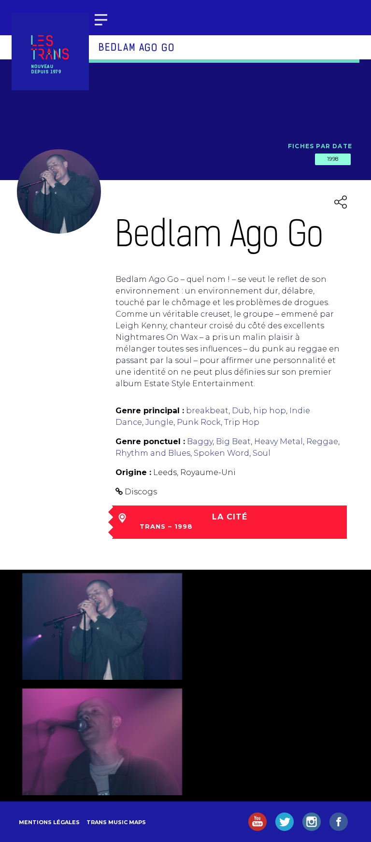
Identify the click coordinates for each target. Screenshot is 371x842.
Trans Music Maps (116, 822)
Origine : (133, 472)
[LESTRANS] (50, 51)
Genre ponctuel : (150, 441)
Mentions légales (49, 822)
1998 (333, 158)
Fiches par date (320, 146)
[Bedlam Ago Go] (102, 626)
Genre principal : (149, 410)
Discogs (141, 491)
